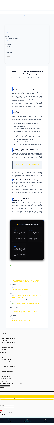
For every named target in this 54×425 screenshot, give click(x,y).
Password (2, 407)
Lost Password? (17, 407)
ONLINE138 (3, 333)
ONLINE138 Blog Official (6, 378)
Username (2, 405)
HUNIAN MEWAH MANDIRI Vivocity (8, 338)
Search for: (17, 8)
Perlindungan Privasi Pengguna (7, 359)
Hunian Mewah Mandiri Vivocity (7, 354)
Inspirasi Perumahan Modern (6, 361)
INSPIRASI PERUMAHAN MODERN (8, 342)
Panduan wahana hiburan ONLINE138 (8, 366)
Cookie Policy (4, 349)
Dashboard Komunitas (5, 376)
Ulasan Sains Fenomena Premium (7, 371)
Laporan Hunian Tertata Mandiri (7, 347)
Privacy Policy (4, 340)
